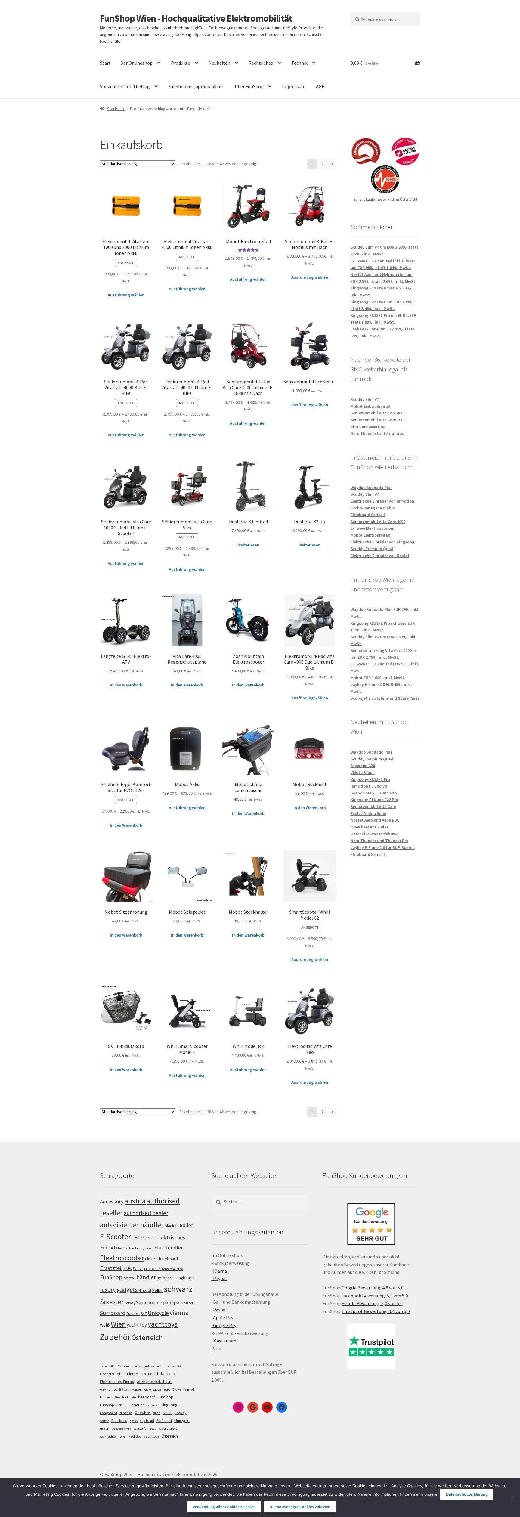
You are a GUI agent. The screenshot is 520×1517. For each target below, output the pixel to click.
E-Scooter (115, 1236)
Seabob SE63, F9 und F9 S (374, 793)
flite (133, 1397)
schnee (167, 1413)
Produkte (180, 63)
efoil (121, 1373)
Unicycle (158, 1313)
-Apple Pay (222, 1317)
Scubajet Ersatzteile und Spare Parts (385, 698)
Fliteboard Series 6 (368, 514)
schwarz (178, 1288)
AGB (320, 86)
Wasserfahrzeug (145, 1428)
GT (126, 1405)
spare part (171, 1302)
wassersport (168, 1428)
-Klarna (219, 1271)
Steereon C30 (363, 765)
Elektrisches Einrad (117, 1381)
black (169, 1225)
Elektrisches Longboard (134, 1248)
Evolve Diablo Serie (368, 813)
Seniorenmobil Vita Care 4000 (378, 413)
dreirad (137, 1366)
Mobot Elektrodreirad (370, 406)
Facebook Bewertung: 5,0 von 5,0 (375, 1296)
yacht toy (137, 1324)
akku (103, 1366)
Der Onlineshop (136, 63)
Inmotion (137, 1405)
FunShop (111, 1277)
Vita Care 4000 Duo (368, 426)
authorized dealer (146, 1213)
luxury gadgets (119, 1289)
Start (105, 63)
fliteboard (146, 1397)
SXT (144, 1313)
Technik (299, 63)
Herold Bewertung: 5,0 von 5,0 (372, 1303)
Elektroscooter (122, 1257)
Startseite (116, 108)
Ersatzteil (111, 1268)
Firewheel (121, 1397)
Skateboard (147, 1302)
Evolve (138, 1268)
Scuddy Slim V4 (365, 399)
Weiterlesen (248, 545)
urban (104, 1428)
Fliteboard (151, 1269)
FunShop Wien (111, 1405)
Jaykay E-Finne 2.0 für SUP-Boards (383, 847)
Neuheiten (219, 63)
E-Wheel (139, 1237)
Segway (130, 1303)
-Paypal (219, 1278)
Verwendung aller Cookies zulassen (224, 1506)
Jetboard (165, 1277)
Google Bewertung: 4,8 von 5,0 (373, 1288)
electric (146, 1373)
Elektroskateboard (161, 1259)
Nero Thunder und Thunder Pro (379, 840)
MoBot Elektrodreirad (370, 535)
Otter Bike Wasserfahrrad (374, 834)
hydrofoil (129, 1278)
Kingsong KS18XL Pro (370, 779)
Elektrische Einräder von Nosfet (380, 555)
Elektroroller (168, 1247)
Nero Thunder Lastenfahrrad (377, 433)
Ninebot (144, 1290)
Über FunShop (249, 86)
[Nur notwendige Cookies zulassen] (512, 1497)
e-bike (149, 1366)
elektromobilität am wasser (121, 1389)
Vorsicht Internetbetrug (125, 86)
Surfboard (112, 1313)
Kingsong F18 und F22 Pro (374, 799)
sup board (147, 1421)
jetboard (152, 1405)
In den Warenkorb (126, 685)
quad (156, 1413)
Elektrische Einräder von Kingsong (382, 542)
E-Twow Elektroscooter (372, 528)
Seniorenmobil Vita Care (373, 806)
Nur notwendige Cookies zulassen (300, 1506)
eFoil (151, 1237)
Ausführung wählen (126, 295)
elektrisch (164, 1373)
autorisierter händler (132, 1224)
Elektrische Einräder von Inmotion (382, 501)
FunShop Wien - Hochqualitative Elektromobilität (196, 18)
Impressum (293, 86)
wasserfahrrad (121, 1429)
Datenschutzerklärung (467, 1494)
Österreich (147, 1337)
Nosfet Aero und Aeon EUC (375, 820)
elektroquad (152, 1390)
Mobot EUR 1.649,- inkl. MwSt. (378, 677)
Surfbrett (133, 1313)
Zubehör (115, 1336)
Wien (118, 1324)
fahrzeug (106, 1397)
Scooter (112, 1301)
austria (135, 1201)
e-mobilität (174, 1366)
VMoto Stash (363, 772)
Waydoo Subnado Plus (371, 487)
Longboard (184, 1277)
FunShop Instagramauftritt (196, 86)
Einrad (132, 1373)
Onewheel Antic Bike (369, 827)
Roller (157, 1290)
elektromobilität (154, 1381)
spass (134, 1421)
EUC (127, 1268)
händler (146, 1277)
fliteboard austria (171, 1269)
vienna (179, 1312)
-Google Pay (223, 1325)
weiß (105, 1325)
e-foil (161, 1366)
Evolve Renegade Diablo (373, 508)
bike (112, 1366)
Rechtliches (261, 63)
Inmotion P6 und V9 (369, 786)
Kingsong (169, 1404)
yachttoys (163, 1324)
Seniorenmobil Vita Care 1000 (378, 420)
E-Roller (184, 1225)
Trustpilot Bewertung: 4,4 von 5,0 (376, 1311)
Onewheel (143, 1412)
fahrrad (189, 1389)
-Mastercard (223, 1341)
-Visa (216, 1348)
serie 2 (104, 1421)
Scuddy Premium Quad (372, 548)
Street (188, 1303)
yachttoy (135, 1436)
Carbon (123, 1366)
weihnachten (108, 1436)
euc (166, 1389)
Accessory (112, 1201)
